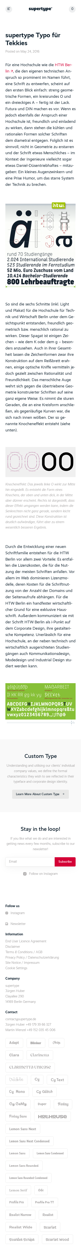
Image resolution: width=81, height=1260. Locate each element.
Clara (14, 1055)
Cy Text (57, 1079)
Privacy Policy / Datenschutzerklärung (32, 957)
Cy (37, 1079)
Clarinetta (39, 1055)
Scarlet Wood (57, 1239)
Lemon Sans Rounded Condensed (28, 1178)
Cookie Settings (16, 968)
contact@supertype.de (20, 1019)
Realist (48, 1214)
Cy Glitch (44, 1092)
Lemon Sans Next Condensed (29, 1141)
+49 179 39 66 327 (38, 1024)
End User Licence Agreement (25, 941)
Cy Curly (18, 1104)
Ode (41, 1190)
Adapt (14, 1043)
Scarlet (50, 1227)
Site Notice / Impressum (22, 962)
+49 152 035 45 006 (41, 1030)
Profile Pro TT (44, 1202)
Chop (57, 1043)
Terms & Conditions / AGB (24, 952)
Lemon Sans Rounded (23, 1166)
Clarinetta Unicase (30, 1067)
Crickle (16, 1079)
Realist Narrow (20, 1214)
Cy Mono (17, 1092)
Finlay (63, 1104)
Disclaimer (12, 946)
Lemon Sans (17, 1153)
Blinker (35, 1043)
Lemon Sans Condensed (50, 1153)
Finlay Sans (18, 1116)
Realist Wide (20, 1227)
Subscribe (65, 861)
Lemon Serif (18, 1190)
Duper (42, 1104)
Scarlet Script (21, 1239)
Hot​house (52, 1116)
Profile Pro (16, 1202)
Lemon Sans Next (22, 1129)
